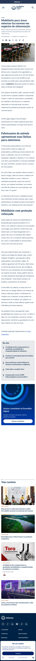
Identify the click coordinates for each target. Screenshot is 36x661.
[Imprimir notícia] (6, 40)
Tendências (4, 633)
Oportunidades (22, 633)
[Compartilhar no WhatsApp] (16, 40)
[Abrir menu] (3, 8)
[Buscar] (33, 8)
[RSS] (26, 624)
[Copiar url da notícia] (3, 40)
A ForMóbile (4, 629)
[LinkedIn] (12, 624)
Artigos (3, 17)
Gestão (20, 629)
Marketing (4, 637)
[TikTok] (21, 624)
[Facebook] (7, 624)
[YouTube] (17, 624)
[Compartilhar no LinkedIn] (9, 40)
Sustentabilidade (23, 637)
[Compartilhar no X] (13, 40)
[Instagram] (3, 624)
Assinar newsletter (18, 421)
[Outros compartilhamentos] (23, 40)
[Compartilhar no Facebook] (19, 40)
